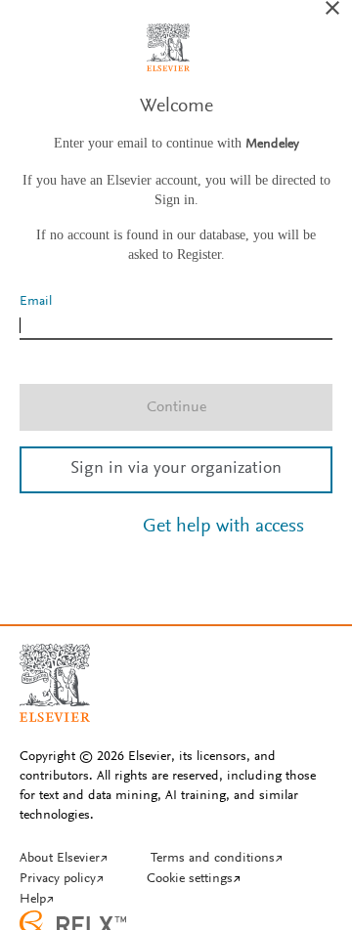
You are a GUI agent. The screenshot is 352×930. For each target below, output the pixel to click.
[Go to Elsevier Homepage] (55, 675)
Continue (176, 407)
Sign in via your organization (176, 469)
